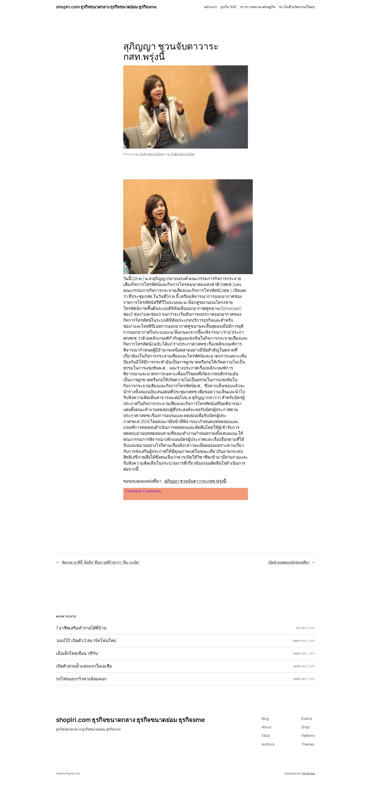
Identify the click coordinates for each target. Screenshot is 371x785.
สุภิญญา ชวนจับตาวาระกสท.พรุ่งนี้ (195, 481)
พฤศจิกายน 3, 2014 (304, 666)
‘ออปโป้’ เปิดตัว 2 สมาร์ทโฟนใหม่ (86, 640)
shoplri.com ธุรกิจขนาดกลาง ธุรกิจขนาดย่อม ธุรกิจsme (106, 7)
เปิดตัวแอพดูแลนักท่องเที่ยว (288, 562)
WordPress (308, 773)
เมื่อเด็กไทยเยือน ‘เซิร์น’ (77, 653)
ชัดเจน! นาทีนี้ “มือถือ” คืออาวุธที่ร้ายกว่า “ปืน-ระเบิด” (101, 562)
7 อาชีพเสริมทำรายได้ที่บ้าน (81, 628)
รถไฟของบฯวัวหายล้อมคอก (81, 678)
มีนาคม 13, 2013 (305, 628)
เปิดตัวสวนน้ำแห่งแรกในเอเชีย (84, 666)
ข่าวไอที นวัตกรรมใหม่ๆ (150, 154)
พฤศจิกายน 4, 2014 (304, 640)
